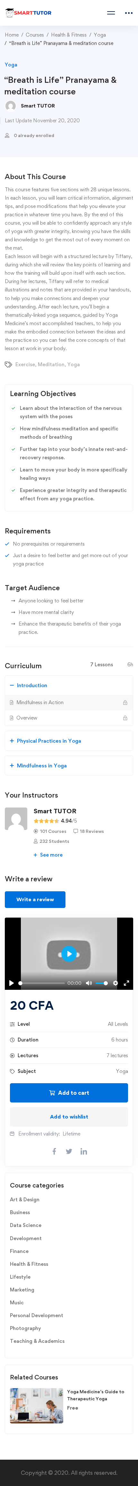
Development (26, 1238)
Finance (19, 1251)
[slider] (41, 983)
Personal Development (36, 1315)
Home (12, 35)
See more (51, 855)
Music (17, 1303)
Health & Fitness (69, 35)
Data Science (25, 1225)
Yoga (100, 35)
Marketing (22, 1290)
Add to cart (73, 1092)
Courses (35, 35)
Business (20, 1212)
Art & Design (24, 1200)
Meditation (51, 364)
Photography (25, 1328)
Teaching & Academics (37, 1341)
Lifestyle (20, 1277)
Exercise (25, 364)
